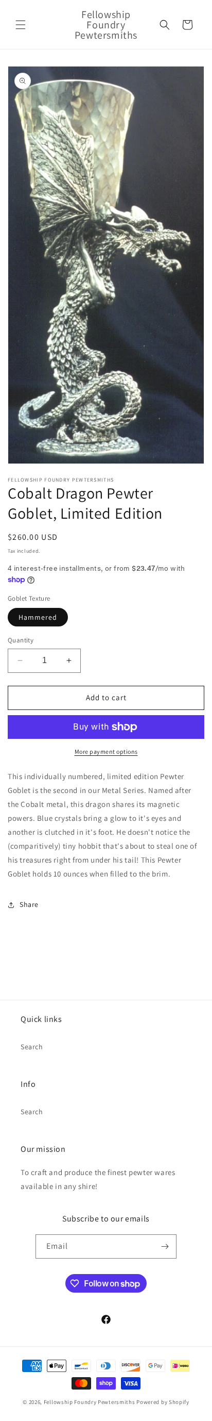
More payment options (106, 751)
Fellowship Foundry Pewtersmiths (89, 1402)
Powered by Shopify (162, 1402)
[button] (20, 24)
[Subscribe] (164, 1246)
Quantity (20, 640)
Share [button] (29, 904)
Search (32, 1046)
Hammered (38, 617)
